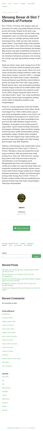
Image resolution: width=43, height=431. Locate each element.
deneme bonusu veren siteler (11, 358)
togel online (5, 399)
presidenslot (6, 314)
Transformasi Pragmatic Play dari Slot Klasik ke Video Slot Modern (21, 289)
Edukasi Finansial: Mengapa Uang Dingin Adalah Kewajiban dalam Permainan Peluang (21, 279)
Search (4, 253)
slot (10, 245)
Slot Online (31, 3)
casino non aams (7, 340)
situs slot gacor (7, 366)
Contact (4, 6)
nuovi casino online (8, 329)
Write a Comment (23, 228)
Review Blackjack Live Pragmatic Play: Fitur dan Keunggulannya (18, 275)
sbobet (4, 245)
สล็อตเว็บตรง (6, 388)
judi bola (30, 243)
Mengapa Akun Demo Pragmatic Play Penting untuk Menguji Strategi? (19, 284)
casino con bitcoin (8, 325)
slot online (28, 245)
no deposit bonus (7, 318)
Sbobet (23, 3)
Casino (16, 3)
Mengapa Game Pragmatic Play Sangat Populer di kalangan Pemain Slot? (20, 270)
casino (22, 243)
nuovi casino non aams (9, 336)
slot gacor (18, 245)
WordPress (32, 428)
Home (4, 3)
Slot (9, 3)
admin (5, 12)
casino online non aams (9, 344)
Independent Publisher (13, 428)
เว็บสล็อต (5, 391)
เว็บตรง (4, 395)
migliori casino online (9, 321)
